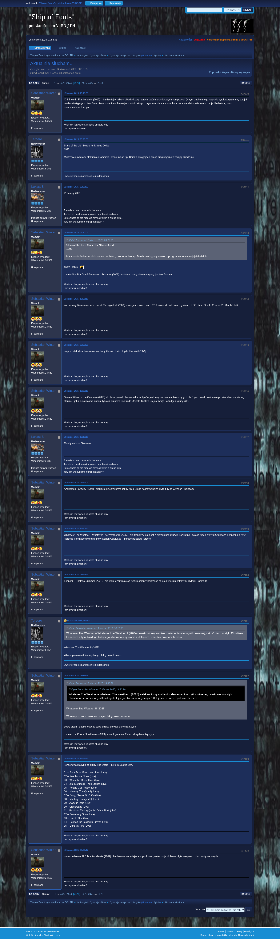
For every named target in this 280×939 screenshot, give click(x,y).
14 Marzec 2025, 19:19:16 (76, 437)
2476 (84, 83)
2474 (69, 83)
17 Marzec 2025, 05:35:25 (76, 675)
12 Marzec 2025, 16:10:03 (76, 93)
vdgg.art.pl (199, 39)
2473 (62, 83)
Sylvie (157, 55)
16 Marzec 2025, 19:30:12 (79, 620)
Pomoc (221, 931)
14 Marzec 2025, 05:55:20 (76, 345)
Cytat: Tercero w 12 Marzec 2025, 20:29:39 (91, 240)
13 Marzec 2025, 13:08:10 (76, 299)
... (58, 83)
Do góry (34, 894)
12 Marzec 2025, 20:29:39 (76, 139)
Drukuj (246, 83)
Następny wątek (240, 72)
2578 (100, 83)
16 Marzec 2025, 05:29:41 (76, 574)
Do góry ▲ (249, 931)
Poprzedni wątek (219, 72)
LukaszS (37, 186)
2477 (90, 83)
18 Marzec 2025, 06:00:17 (76, 850)
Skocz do (200, 909)
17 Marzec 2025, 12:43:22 (76, 758)
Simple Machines (51, 931)
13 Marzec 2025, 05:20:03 (76, 232)
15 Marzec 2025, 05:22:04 (76, 482)
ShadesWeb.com (52, 935)
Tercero (36, 139)
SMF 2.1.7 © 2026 (34, 931)
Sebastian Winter (43, 93)
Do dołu (34, 83)
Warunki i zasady (234, 931)
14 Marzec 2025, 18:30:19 (76, 391)
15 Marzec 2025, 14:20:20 (76, 528)
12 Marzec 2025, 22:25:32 (76, 187)
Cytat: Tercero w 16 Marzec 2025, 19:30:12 (91, 683)
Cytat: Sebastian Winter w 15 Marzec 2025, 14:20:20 (96, 628)
